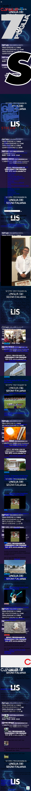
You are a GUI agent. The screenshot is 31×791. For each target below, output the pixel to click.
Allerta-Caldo (21, 455)
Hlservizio (7, 426)
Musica (6, 604)
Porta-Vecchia (19, 587)
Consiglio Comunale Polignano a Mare (18, 185)
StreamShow (12, 789)
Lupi (15, 650)
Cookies (3, 785)
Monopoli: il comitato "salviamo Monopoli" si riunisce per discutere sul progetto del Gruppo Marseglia (16, 349)
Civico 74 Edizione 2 (13, 179)
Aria (17, 393)
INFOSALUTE (12, 170)
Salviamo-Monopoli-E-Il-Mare (15, 361)
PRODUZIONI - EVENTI (15, 162)
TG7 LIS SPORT (12, 165)
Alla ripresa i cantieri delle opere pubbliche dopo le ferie (15, 578)
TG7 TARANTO (12, 149)
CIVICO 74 (11, 174)
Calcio (17, 424)
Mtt (15, 393)
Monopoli (11, 224)
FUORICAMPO (12, 160)
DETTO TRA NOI (13, 157)
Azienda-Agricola (9, 651)
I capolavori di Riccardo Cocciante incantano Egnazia (16, 608)
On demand (7, 145)
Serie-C (12, 426)
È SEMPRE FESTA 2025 (15, 156)
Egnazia (16, 618)
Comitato (18, 360)
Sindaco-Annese (21, 224)
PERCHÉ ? (11, 151)
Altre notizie (7, 653)
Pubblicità (10, 195)
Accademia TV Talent (14, 189)
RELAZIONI (11, 164)
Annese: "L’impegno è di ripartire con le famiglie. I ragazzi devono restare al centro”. (16, 477)
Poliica (20, 226)
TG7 (5, 143)
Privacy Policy (11, 785)
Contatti (6, 200)
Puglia (11, 393)
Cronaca (6, 441)
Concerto (13, 620)
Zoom (9, 184)
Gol (26, 424)
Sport (5, 409)
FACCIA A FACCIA (13, 159)
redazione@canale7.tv (7, 781)
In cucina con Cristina (13, 193)
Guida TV (7, 196)
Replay (9, 187)
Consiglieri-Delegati (9, 226)
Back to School (12, 192)
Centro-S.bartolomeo (21, 493)
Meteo (11, 455)
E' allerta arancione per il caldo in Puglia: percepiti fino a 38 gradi (16, 445)
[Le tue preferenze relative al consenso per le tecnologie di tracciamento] (28, 788)
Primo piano (11, 181)
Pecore (19, 650)
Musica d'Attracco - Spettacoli (16, 182)
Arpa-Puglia (22, 393)
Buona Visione (12, 173)
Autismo (6, 495)
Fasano (11, 618)
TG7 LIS (10, 148)
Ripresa (11, 589)
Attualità (6, 343)
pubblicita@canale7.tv (7, 783)
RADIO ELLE (12, 171)
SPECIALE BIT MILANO (15, 176)
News (5, 198)
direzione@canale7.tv (7, 689)
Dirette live (7, 201)
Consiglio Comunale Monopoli (16, 178)
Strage (23, 650)
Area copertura (8, 203)
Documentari (11, 190)
